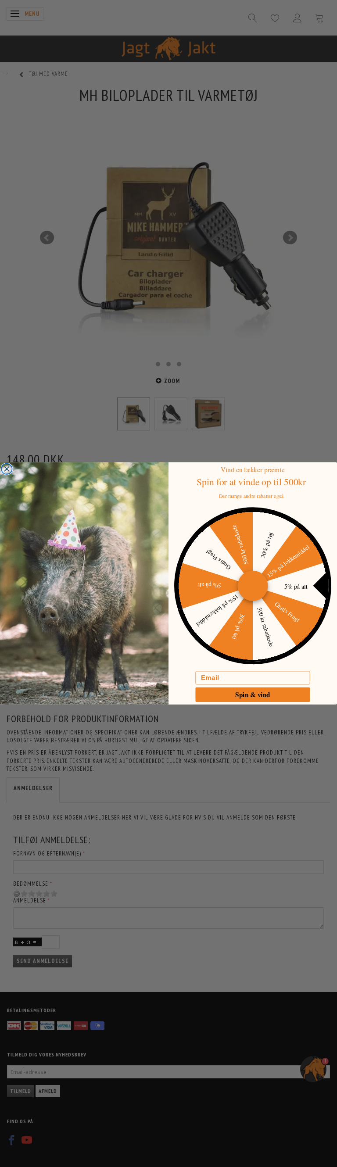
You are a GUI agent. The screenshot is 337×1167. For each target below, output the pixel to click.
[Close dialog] (6, 469)
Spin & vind (252, 694)
